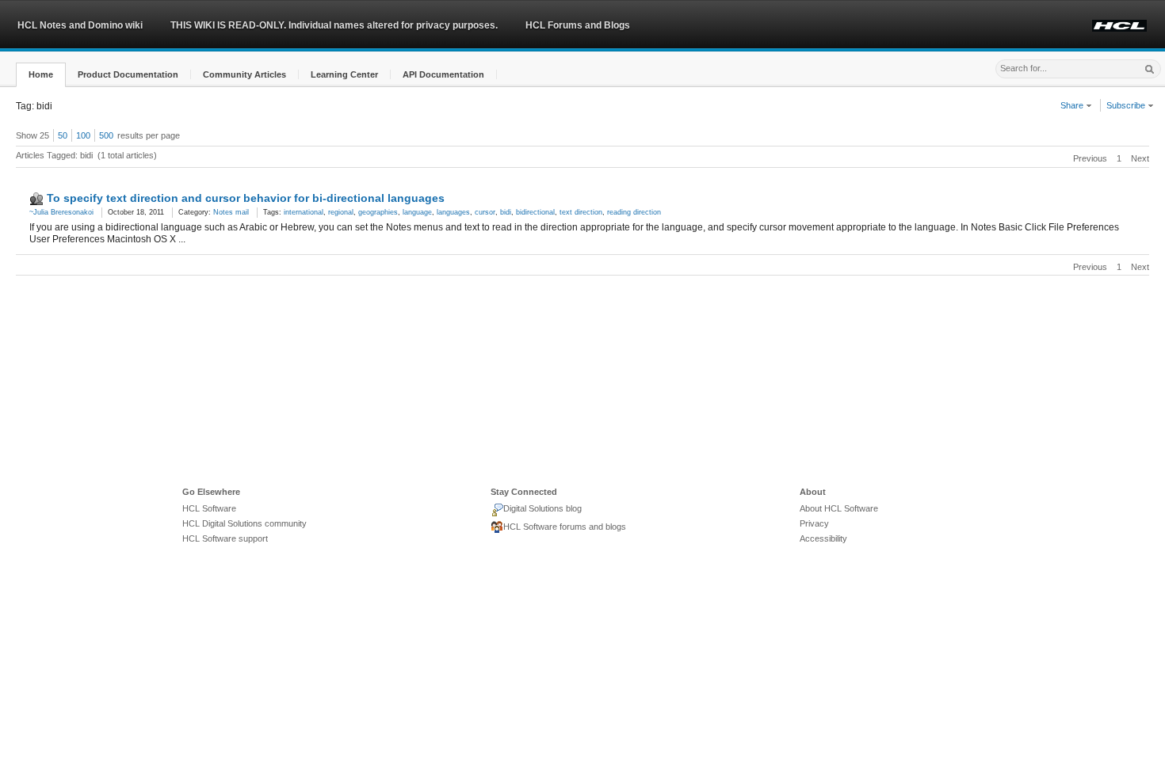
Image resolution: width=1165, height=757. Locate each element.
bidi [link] (505, 212)
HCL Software (209, 508)
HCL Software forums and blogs (564, 526)
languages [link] (453, 212)
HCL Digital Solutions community (244, 523)
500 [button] (106, 135)
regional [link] (340, 212)
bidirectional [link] (535, 212)
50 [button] (62, 135)
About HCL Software (839, 508)
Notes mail (231, 212)
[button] (41, 75)
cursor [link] (485, 212)
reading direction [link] (634, 212)
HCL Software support (225, 538)
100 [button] (83, 135)
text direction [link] (581, 212)
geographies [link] (378, 212)
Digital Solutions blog (542, 508)
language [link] (417, 212)
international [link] (303, 212)
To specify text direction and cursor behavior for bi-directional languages (246, 198)
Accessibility (823, 538)
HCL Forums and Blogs (577, 25)
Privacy (814, 523)
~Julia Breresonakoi (61, 212)
